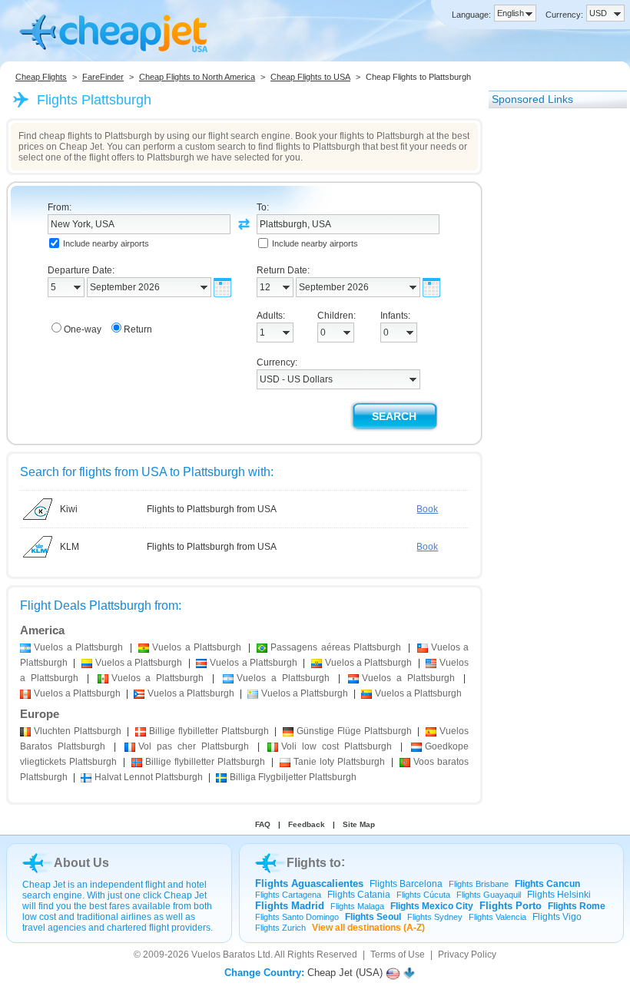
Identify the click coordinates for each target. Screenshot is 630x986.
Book (427, 509)
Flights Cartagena (288, 894)
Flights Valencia (497, 916)
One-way (82, 329)
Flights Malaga (357, 906)
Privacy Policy (467, 954)
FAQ (262, 824)
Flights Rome (576, 906)
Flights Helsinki (559, 894)
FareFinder (103, 76)
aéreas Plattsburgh (335, 647)
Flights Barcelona (406, 883)
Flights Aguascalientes (309, 883)
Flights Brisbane (479, 883)
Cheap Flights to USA (310, 76)
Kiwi (69, 509)
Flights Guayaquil (488, 894)
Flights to (314, 862)
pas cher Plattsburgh (193, 746)
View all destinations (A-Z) (368, 927)
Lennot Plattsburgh (148, 777)
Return (138, 329)
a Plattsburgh (78, 647)
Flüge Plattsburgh (354, 731)
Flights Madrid (289, 906)
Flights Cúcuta (423, 894)
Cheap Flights (41, 76)
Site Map (359, 824)
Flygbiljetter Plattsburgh (293, 777)
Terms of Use (397, 954)
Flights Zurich (280, 927)
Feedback (306, 824)
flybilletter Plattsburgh (208, 731)
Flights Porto (510, 906)
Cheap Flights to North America (197, 76)
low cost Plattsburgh (336, 746)
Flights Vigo (557, 917)
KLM (69, 546)
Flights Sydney (435, 916)
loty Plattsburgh (339, 761)
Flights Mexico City (431, 906)
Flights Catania (358, 894)
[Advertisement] (550, 347)
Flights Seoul (373, 917)
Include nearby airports (106, 243)
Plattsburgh (77, 731)
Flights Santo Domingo (297, 916)
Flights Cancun (547, 883)
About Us (81, 862)
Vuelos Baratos (223, 954)
